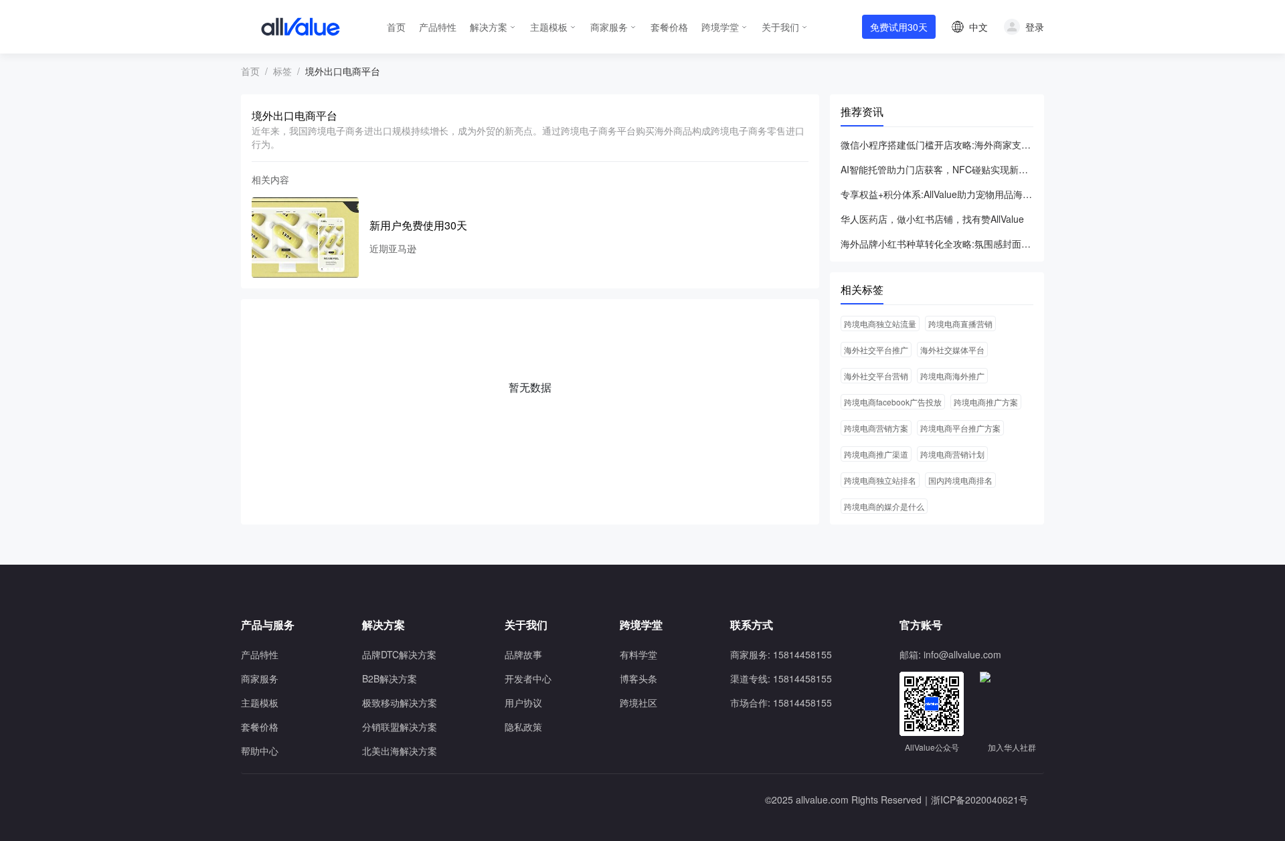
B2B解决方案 (389, 678)
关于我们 (780, 26)
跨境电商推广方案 (986, 401)
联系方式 (751, 625)
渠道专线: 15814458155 (781, 678)
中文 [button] (978, 26)
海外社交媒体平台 (952, 349)
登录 (1034, 26)
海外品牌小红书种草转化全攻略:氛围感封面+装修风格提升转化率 (937, 243)
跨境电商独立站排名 (880, 480)
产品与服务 (267, 625)
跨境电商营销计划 (952, 454)
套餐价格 (669, 26)
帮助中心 (259, 750)
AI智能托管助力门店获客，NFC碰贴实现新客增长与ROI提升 (937, 169)
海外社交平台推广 (876, 349)
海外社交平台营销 (876, 375)
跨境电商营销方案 (876, 428)
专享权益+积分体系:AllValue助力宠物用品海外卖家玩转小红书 (937, 194)
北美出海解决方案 (399, 750)
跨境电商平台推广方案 (960, 428)
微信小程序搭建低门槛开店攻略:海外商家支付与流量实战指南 (937, 144)
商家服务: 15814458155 (781, 654)
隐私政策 (523, 726)
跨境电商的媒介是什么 (884, 506)
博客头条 (638, 678)
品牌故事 (523, 654)
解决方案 (488, 26)
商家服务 (609, 26)
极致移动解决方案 (399, 702)
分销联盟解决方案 (399, 726)
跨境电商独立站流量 (880, 323)
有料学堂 (638, 654)
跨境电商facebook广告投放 (893, 401)
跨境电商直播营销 (960, 323)
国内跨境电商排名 (960, 480)
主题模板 (549, 26)
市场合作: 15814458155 (781, 702)
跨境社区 (638, 702)
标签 (282, 71)
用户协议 (523, 702)
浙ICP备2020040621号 (979, 799)
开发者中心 (528, 678)
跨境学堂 (720, 26)
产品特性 (437, 26)
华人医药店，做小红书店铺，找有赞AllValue (932, 218)
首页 (396, 26)
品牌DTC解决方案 (399, 654)
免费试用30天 (899, 26)
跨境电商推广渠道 (876, 454)
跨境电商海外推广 (952, 375)
